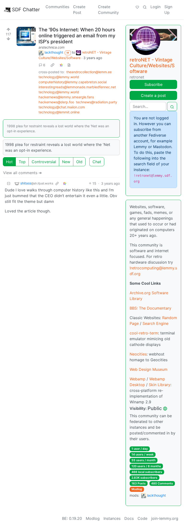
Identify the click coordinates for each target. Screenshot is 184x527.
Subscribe (153, 84)
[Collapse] (8, 183)
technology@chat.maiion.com (62, 107)
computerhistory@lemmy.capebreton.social (73, 82)
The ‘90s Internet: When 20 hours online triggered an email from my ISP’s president (77, 35)
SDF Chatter (26, 9)
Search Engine (155, 323)
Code (142, 518)
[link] (52, 64)
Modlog (137, 489)
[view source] (69, 65)
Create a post (153, 95)
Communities (57, 6)
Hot (9, 161)
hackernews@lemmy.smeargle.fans (66, 97)
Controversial (44, 161)
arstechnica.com (51, 47)
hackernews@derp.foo (56, 102)
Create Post (79, 9)
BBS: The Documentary (150, 308)
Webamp (137, 379)
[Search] (145, 6)
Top (22, 161)
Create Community (108, 9)
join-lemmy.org (164, 518)
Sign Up (168, 9)
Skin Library (159, 384)
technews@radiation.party (96, 102)
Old (79, 161)
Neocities (138, 354)
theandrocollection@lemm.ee (89, 72)
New (66, 161)
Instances (112, 518)
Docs (129, 518)
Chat (96, 161)
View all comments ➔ (22, 172)
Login (155, 6)
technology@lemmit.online (59, 112)
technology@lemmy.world (59, 77)
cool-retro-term (144, 333)
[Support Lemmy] (137, 6)
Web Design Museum (148, 369)
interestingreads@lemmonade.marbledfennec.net (77, 87)
